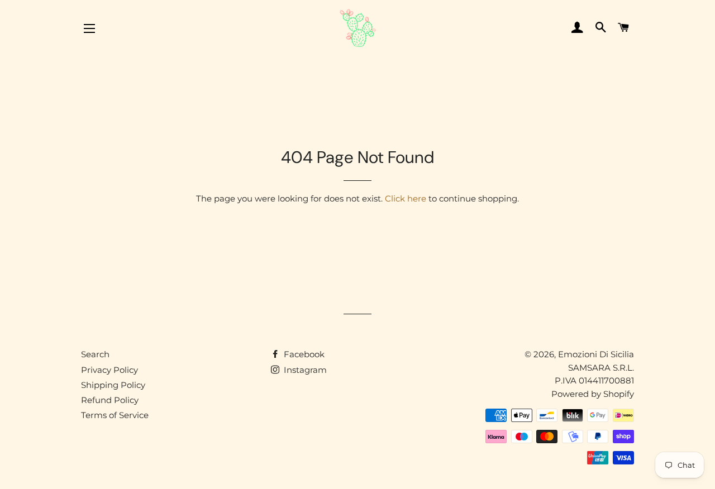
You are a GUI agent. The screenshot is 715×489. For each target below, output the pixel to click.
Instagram (304, 370)
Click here (405, 198)
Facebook (303, 354)
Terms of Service (115, 415)
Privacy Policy (109, 370)
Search (95, 354)
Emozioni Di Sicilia (596, 354)
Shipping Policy (113, 385)
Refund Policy (110, 400)
